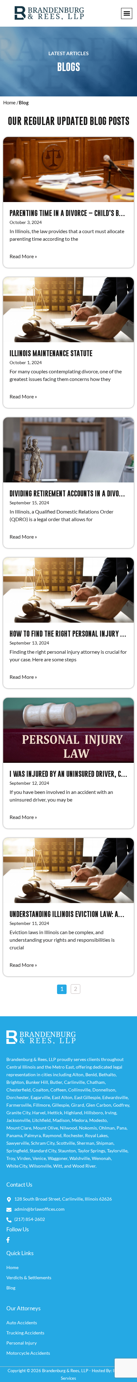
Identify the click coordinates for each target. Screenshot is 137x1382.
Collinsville (79, 1089)
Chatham (96, 1082)
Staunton (67, 1150)
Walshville (79, 1158)
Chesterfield (18, 1089)
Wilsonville (40, 1166)
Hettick (54, 1112)
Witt (57, 1166)
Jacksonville (18, 1120)
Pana (121, 1127)
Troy (10, 1158)
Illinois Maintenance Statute (51, 353)
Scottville (65, 1143)
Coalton (40, 1089)
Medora (79, 1120)
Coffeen (58, 1089)
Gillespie (60, 1105)
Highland (73, 1112)
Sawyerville (17, 1143)
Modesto (98, 1120)
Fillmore (41, 1105)
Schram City (42, 1143)
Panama (14, 1135)
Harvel (39, 1112)
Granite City (18, 1112)
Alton (77, 1074)
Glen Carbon (98, 1105)
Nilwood (68, 1127)
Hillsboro (93, 1112)
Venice (39, 1158)
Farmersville (18, 1105)
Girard (77, 1105)
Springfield (17, 1150)
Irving (110, 1112)
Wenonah (101, 1158)
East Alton (62, 1097)
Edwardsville (115, 1097)
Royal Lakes (96, 1135)
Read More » (23, 256)
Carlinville (74, 1082)
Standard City (43, 1150)
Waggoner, (58, 1158)
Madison (61, 1120)
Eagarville (40, 1097)
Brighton (15, 1082)
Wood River (84, 1166)
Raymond (52, 1135)
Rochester (73, 1135)
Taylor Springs (91, 1150)
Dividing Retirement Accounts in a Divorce (69, 493)
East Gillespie (87, 1097)
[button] (126, 13)
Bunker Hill (37, 1082)
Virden (24, 1158)
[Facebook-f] (8, 1240)
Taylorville (117, 1150)
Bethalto (107, 1074)
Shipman (104, 1143)
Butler (56, 1082)
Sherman (85, 1143)
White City (16, 1166)
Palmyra (32, 1135)
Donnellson (103, 1089)
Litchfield (41, 1120)
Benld (91, 1074)
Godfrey (121, 1105)
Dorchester (17, 1097)
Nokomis (88, 1127)
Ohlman (107, 1127)
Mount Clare (18, 1127)
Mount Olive (45, 1127)
